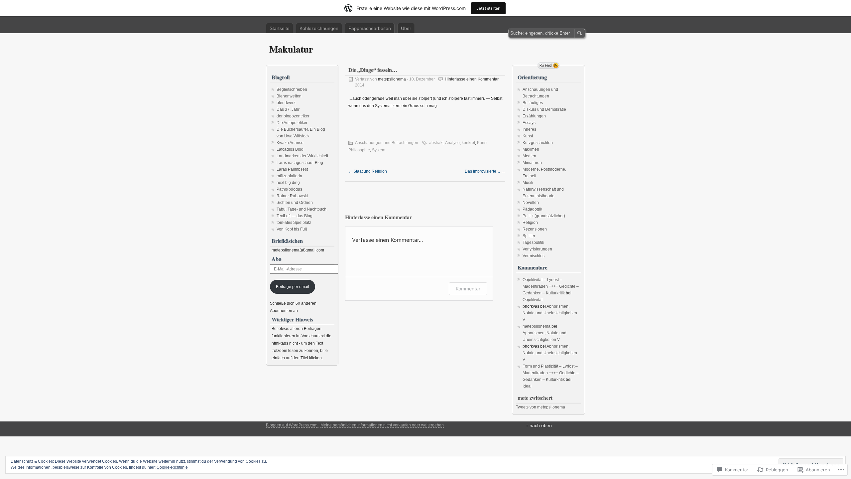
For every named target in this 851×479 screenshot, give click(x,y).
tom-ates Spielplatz (294, 222)
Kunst (482, 142)
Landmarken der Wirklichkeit (302, 156)
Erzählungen (534, 116)
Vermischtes (534, 255)
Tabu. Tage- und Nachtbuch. (302, 209)
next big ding (288, 182)
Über (406, 28)
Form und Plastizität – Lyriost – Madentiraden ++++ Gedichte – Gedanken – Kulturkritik (551, 373)
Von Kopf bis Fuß (292, 229)
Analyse (452, 142)
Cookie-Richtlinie (172, 467)
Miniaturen (532, 162)
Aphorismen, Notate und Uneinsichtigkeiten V (550, 313)
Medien (529, 156)
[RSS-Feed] (548, 65)
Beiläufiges (533, 102)
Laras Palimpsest (292, 169)
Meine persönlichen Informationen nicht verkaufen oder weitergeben (382, 425)
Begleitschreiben (292, 89)
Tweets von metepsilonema (540, 407)
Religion (530, 222)
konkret (468, 142)
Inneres (529, 129)
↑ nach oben (539, 425)
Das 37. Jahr (288, 109)
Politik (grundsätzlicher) (544, 216)
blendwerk (286, 102)
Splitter (529, 236)
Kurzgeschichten (538, 142)
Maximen (531, 149)
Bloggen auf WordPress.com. (292, 425)
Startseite (280, 28)
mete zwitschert (535, 397)
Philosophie (359, 150)
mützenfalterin (289, 176)
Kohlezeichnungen (319, 28)
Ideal (527, 386)
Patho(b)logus (289, 189)
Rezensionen (535, 229)
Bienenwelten (289, 96)
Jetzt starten (488, 8)
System (378, 150)
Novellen (531, 202)
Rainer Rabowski (292, 196)
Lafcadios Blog (290, 149)
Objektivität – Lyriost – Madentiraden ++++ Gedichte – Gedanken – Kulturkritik (551, 286)
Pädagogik (532, 209)
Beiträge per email (292, 286)
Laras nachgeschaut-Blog (300, 162)
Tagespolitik (533, 242)
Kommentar (468, 288)
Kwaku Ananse (290, 142)
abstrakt (436, 142)
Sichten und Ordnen (295, 202)
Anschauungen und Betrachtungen (386, 142)
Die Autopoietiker (292, 122)
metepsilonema (392, 79)
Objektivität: (533, 299)
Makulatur (291, 49)
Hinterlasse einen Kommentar (472, 79)
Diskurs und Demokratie (544, 109)
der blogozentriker (293, 116)
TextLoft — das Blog (294, 216)
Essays (529, 122)
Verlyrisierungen (537, 249)
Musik (528, 182)
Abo (276, 258)
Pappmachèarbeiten (369, 28)
